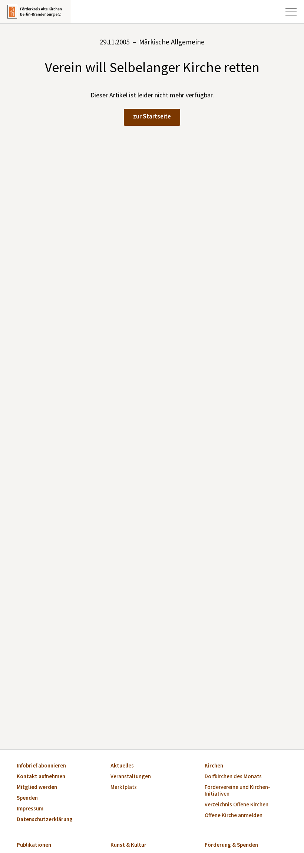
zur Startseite (152, 116)
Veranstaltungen (130, 776)
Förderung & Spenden (231, 845)
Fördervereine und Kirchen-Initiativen (237, 791)
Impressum (30, 809)
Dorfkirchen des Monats (233, 776)
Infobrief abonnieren (41, 766)
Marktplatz (123, 787)
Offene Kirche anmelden (233, 815)
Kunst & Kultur (128, 845)
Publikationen (34, 845)
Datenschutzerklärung (45, 819)
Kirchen (214, 766)
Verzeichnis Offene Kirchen (236, 805)
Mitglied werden (37, 787)
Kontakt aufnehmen (41, 776)
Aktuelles (122, 766)
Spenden (27, 798)
